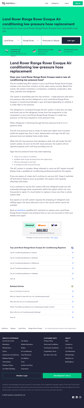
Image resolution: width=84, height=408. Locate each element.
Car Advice (68, 348)
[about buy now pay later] (42, 228)
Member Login (21, 375)
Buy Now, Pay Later (50, 355)
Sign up (77, 3)
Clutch (4, 351)
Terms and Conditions (51, 344)
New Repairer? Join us (62, 375)
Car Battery (25, 358)
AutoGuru (22, 210)
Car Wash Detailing (8, 369)
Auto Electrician (26, 355)
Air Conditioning (26, 351)
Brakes (23, 348)
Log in (67, 3)
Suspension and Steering (10, 355)
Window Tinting (7, 365)
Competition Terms (50, 351)
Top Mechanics (70, 351)
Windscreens (6, 348)
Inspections (24, 369)
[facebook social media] (73, 396)
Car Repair (24, 341)
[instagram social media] (80, 396)
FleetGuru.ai (69, 358)
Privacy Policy (48, 341)
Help (66, 341)
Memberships (69, 355)
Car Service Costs (8, 341)
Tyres (22, 362)
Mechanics (5, 344)
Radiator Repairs (7, 358)
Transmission (6, 362)
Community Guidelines (51, 348)
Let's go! (71, 40)
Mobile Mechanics (27, 344)
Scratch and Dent (27, 365)
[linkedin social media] (76, 396)
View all (12, 279)
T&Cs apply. (54, 238)
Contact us (68, 344)
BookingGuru (69, 362)
